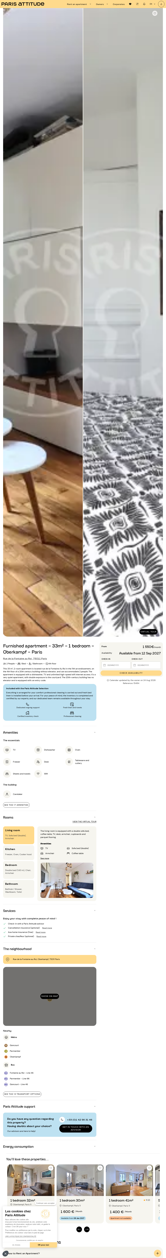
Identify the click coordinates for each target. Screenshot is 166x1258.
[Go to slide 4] (73, 893)
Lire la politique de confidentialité (20, 1236)
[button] (5, 1253)
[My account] (161, 4)
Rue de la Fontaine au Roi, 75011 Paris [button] (25, 658)
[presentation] (79, 4)
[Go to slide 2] (64, 893)
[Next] (158, 322)
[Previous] (7, 322)
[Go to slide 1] (60, 893)
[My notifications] (144, 4)
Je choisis (16, 1245)
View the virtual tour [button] (84, 821)
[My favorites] (130, 4)
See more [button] (44, 858)
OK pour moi (43, 1245)
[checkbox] (154, 13)
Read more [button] (47, 927)
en (151, 4)
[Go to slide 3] (69, 893)
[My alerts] (137, 4)
